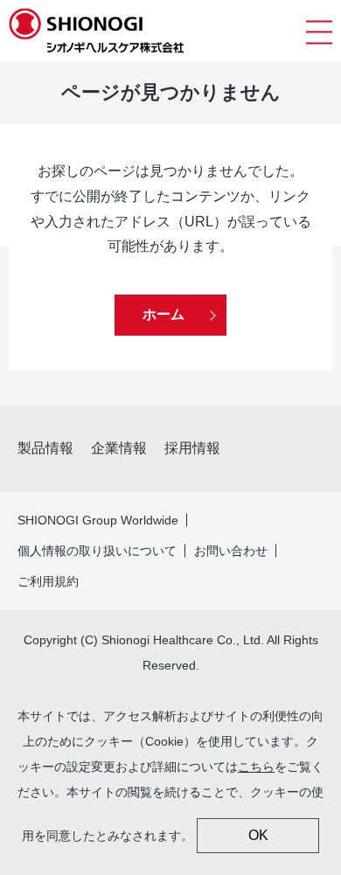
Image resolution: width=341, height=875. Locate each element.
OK (258, 835)
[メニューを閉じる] (319, 31)
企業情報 (119, 448)
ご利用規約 (48, 581)
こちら (256, 767)
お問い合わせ (231, 551)
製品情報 (45, 448)
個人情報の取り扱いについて (97, 551)
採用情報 (192, 448)
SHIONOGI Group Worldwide (97, 520)
